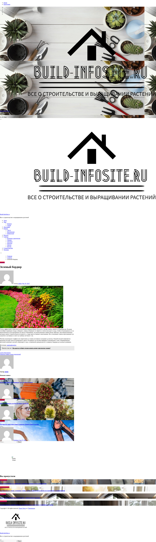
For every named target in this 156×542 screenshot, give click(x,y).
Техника (6, 250)
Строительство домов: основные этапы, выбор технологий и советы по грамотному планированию (32, 490)
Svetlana (16, 440)
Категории (7, 4)
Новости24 (10, 233)
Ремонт (9, 224)
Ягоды (9, 246)
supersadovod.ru (11, 345)
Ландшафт (7, 227)
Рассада (6, 235)
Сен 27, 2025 (23, 440)
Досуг (9, 230)
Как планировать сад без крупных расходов (14, 403)
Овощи (9, 240)
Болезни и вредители (13, 238)
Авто (5, 220)
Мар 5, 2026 (21, 398)
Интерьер (3, 494)
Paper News (22, 508)
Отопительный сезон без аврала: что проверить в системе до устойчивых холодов (26, 505)
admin (20, 283)
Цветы (9, 245)
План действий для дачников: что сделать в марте (16, 382)
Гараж (9, 225)
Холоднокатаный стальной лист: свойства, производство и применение (23, 483)
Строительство (8, 248)
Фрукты (9, 243)
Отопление (3, 501)
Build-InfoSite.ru (5, 111)
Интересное (11, 232)
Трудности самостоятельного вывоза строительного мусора (19, 424)
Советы (6, 237)
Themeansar (31, 508)
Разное (6, 228)
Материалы (3, 480)
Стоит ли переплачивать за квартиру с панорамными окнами (20, 498)
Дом (5, 222)
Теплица (9, 241)
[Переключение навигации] (0, 119)
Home (5, 3)
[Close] (0, 539)
